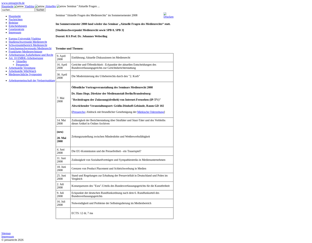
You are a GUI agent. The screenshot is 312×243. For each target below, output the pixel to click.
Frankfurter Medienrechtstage (25, 51)
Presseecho (22, 64)
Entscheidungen (18, 25)
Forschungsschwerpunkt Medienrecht (30, 48)
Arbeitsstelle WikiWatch (22, 71)
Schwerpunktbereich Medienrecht (28, 45)
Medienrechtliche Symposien (25, 74)
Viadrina (29, 6)
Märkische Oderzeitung (150, 111)
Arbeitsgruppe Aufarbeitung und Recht (31, 54)
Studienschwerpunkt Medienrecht (28, 41)
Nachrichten (16, 19)
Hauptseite (7, 6)
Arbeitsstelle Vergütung (22, 67)
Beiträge (13, 22)
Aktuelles (50, 6)
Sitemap (6, 233)
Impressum (15, 32)
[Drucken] (169, 13)
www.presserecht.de (13, 3)
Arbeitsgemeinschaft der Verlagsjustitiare (32, 80)
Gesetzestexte (16, 29)
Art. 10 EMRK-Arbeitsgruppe (26, 58)
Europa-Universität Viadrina (25, 38)
